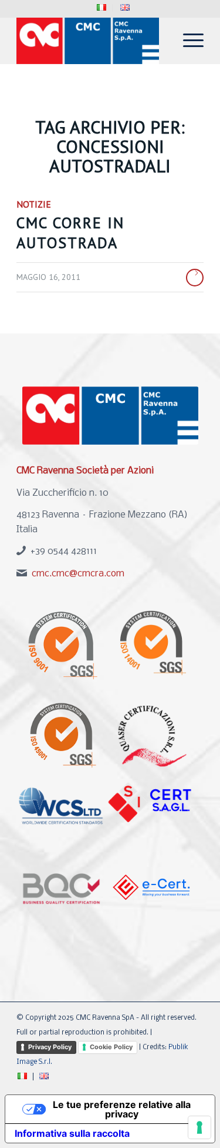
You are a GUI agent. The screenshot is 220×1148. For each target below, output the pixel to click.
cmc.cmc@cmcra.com (78, 574)
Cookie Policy (111, 1047)
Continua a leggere (195, 277)
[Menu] (187, 40)
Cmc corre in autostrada (70, 232)
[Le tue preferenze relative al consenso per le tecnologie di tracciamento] (199, 1127)
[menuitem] (102, 8)
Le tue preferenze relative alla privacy (122, 1109)
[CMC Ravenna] (91, 40)
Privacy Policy (50, 1047)
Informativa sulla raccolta (72, 1133)
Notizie (33, 204)
